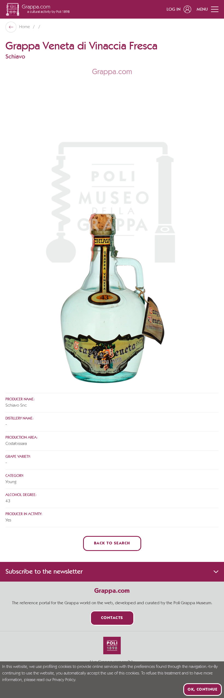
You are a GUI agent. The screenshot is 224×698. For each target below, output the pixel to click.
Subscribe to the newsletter (43, 571)
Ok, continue (202, 689)
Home (25, 27)
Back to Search (112, 543)
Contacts (112, 618)
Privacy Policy (63, 680)
